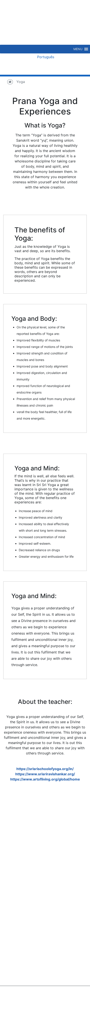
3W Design (56, 1006)
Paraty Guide (22, 856)
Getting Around (24, 866)
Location (19, 861)
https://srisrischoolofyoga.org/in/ (45, 769)
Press (16, 845)
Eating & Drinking (67, 851)
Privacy (45, 997)
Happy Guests (23, 840)
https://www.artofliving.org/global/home (45, 779)
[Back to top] (75, 997)
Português (45, 57)
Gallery (18, 851)
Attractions (62, 845)
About (17, 835)
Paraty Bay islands (68, 840)
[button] (77, 49)
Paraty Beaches (65, 835)
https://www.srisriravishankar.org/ (45, 774)
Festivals (60, 877)
